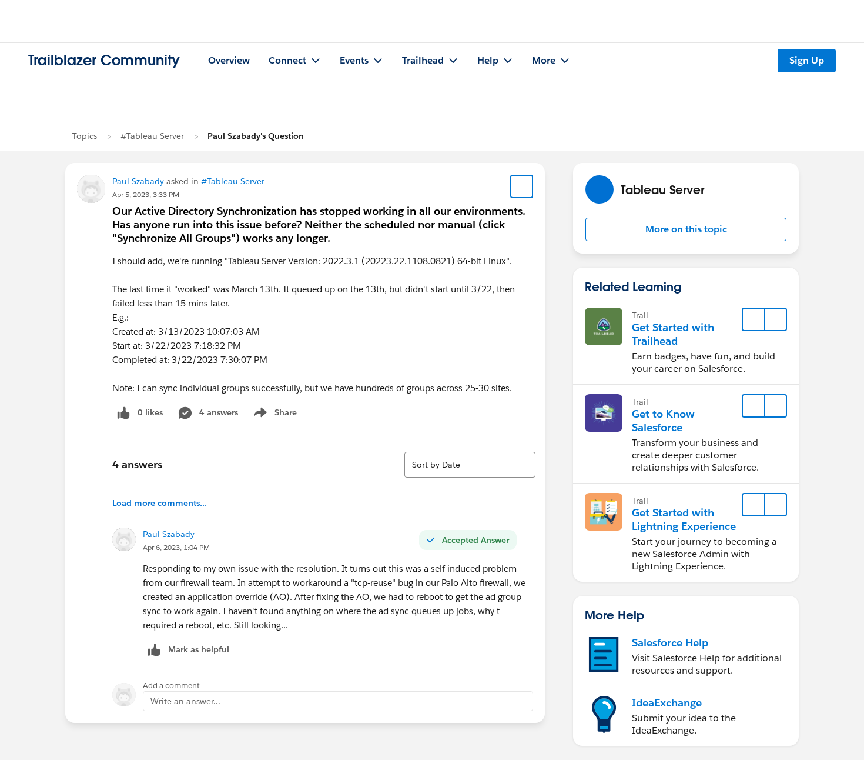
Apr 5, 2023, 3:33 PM (145, 194)
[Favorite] (522, 186)
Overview (229, 60)
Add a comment (171, 686)
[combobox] (469, 465)
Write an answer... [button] (185, 701)
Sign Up (806, 60)
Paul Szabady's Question (255, 136)
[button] (685, 229)
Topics (84, 136)
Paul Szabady (138, 181)
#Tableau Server (152, 136)
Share (273, 414)
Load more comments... (159, 503)
